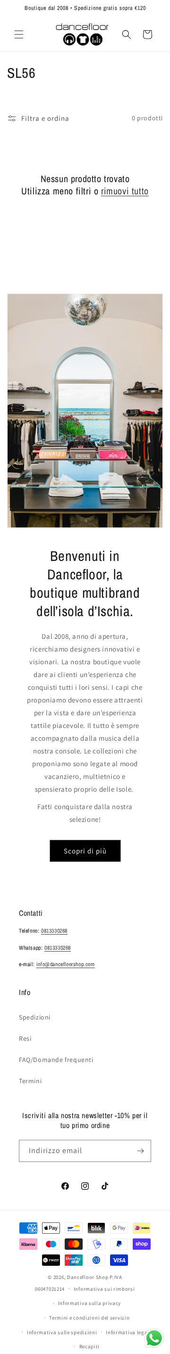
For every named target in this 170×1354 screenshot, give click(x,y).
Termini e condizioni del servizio (89, 1317)
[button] (18, 34)
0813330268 (54, 931)
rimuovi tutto (125, 191)
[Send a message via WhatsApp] (154, 1338)
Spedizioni (35, 1017)
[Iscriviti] (140, 1151)
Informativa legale (129, 1332)
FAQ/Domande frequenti (56, 1059)
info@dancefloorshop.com (65, 964)
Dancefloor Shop (88, 1277)
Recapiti (89, 1346)
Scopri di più (85, 850)
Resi (25, 1038)
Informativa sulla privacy (89, 1303)
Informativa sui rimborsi (104, 1289)
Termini (30, 1081)
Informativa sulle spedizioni (62, 1332)
